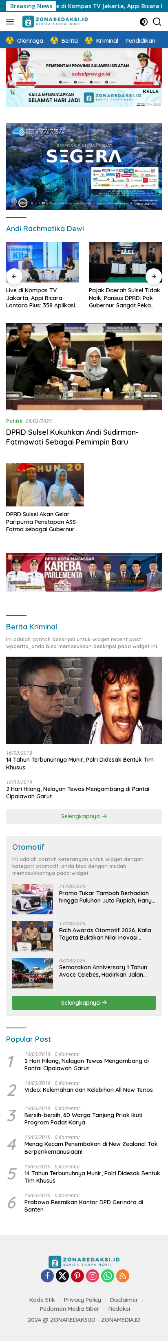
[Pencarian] (157, 21)
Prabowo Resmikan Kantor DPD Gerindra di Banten (83, 1206)
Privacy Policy (82, 1300)
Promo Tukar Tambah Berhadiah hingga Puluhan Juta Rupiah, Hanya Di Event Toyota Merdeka (107, 897)
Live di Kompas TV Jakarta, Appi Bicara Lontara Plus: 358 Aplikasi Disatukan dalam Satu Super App (40, 298)
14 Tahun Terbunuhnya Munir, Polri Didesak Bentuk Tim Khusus (80, 763)
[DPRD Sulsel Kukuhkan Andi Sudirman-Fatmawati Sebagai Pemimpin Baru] (84, 366)
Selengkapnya (81, 816)
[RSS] (122, 1276)
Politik (14, 421)
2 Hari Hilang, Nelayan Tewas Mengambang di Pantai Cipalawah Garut (77, 792)
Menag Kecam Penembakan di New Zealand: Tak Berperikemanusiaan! (91, 1147)
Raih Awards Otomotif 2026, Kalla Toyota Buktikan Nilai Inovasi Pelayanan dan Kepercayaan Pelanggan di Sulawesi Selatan (105, 934)
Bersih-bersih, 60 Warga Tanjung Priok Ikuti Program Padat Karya (83, 1118)
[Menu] (11, 21)
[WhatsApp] (107, 1276)
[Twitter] (62, 1276)
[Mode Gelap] (143, 21)
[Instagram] (92, 1276)
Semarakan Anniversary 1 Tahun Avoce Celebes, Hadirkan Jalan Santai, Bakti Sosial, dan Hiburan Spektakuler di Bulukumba (103, 971)
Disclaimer (124, 1300)
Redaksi (119, 1309)
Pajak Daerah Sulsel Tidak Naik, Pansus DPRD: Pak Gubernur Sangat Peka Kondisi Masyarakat (124, 298)
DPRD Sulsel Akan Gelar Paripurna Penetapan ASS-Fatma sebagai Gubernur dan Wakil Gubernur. (42, 522)
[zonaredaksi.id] (54, 21)
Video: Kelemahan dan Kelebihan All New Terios (88, 1089)
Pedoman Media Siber (69, 1309)
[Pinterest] (77, 1276)
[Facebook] (47, 1276)
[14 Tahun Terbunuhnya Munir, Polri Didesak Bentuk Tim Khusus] (84, 700)
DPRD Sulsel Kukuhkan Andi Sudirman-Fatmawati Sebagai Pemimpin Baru (72, 436)
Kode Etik (42, 1300)
